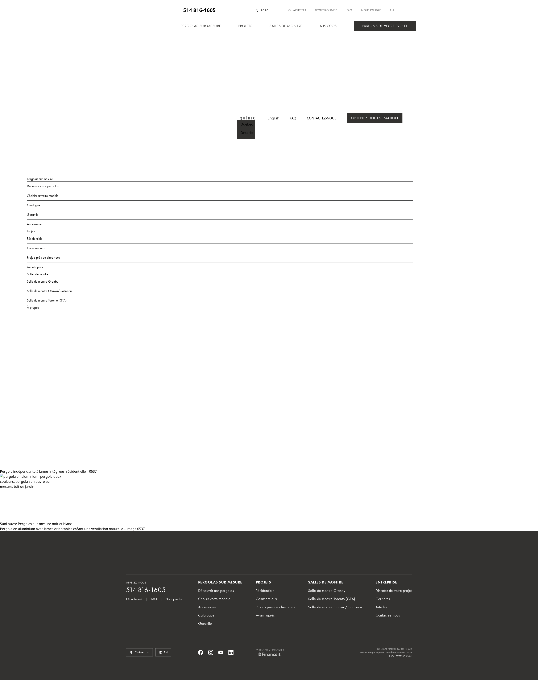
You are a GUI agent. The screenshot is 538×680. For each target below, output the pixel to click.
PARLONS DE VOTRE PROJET (385, 26)
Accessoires (34, 224)
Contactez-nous (388, 615)
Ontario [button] (242, 132)
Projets (245, 26)
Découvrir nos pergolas (216, 590)
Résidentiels (34, 239)
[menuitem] (273, 118)
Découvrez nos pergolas (43, 186)
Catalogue (33, 205)
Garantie (32, 215)
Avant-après (35, 267)
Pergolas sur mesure (201, 26)
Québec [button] (242, 124)
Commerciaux (36, 248)
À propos (328, 26)
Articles (381, 607)
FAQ (349, 10)
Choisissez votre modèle (42, 196)
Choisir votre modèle (214, 599)
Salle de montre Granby (42, 281)
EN (392, 10)
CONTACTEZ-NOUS (321, 118)
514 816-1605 (199, 10)
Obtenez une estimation (374, 118)
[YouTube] (220, 652)
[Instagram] (210, 652)
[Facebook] (200, 652)
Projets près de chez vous (43, 257)
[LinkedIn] (230, 652)
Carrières (383, 599)
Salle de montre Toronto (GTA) (47, 300)
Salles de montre (285, 26)
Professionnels (326, 10)
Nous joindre (371, 10)
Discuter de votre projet (394, 590)
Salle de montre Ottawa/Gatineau (49, 291)
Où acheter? (297, 10)
